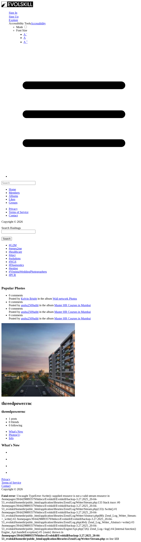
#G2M (13, 245)
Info (11, 438)
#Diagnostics (16, 265)
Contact (13, 215)
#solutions (15, 258)
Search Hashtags (11, 228)
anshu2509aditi (30, 305)
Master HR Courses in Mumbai (72, 305)
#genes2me (15, 248)
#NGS (12, 261)
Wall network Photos (65, 298)
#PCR (12, 275)
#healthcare (15, 251)
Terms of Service (18, 212)
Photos (14, 434)
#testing (13, 268)
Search (6, 238)
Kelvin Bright (29, 298)
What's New (16, 431)
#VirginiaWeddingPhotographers (28, 271)
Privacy (13, 208)
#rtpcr (12, 255)
